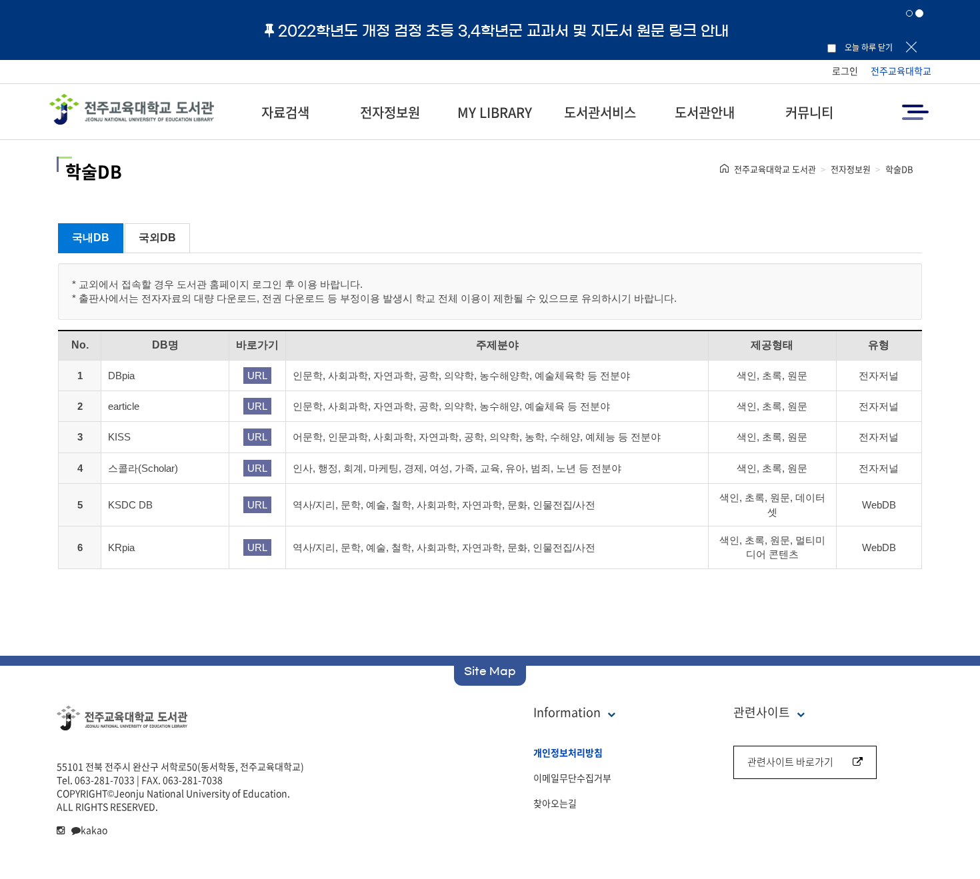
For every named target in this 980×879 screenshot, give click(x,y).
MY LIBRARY (494, 112)
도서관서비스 (600, 112)
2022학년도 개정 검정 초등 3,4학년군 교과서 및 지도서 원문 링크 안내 (503, 30)
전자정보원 (390, 112)
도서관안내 (705, 112)
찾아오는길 (555, 803)
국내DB (90, 237)
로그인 (845, 70)
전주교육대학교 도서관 (775, 169)
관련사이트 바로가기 (790, 761)
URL (257, 375)
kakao (94, 829)
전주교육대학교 (901, 70)
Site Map (490, 671)
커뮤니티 (809, 112)
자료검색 (285, 112)
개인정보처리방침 (568, 752)
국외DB (157, 237)
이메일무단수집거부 (572, 777)
